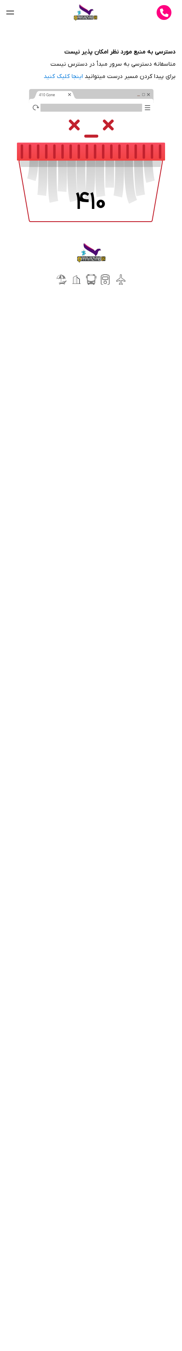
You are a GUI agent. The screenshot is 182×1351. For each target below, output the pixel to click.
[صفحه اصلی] (85, 12)
